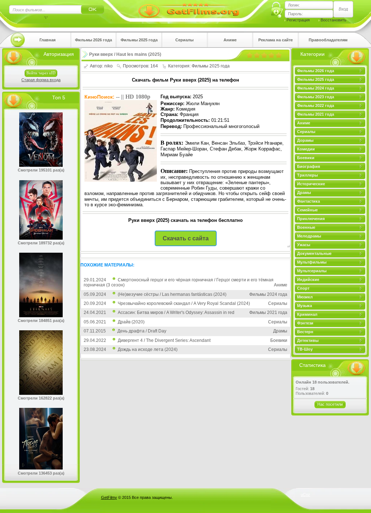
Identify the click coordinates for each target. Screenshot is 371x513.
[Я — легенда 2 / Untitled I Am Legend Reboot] (41, 393)
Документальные (314, 253)
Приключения (311, 218)
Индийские (308, 279)
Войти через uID (40, 73)
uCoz (305, 494)
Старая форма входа (41, 80)
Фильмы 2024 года (315, 88)
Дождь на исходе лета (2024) (148, 349)
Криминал (307, 314)
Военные (306, 227)
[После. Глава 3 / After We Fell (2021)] (41, 468)
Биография (308, 166)
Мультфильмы (311, 262)
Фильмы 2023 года (315, 97)
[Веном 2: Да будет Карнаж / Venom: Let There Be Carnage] (41, 165)
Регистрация (298, 20)
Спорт (303, 288)
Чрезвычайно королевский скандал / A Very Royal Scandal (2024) (184, 303)
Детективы (307, 340)
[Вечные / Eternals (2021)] (41, 316)
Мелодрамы (309, 236)
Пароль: (295, 14)
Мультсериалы (311, 271)
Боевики (305, 158)
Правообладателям (328, 40)
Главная (47, 40)
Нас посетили (330, 404)
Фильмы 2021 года (315, 114)
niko (108, 66)
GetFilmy (109, 497)
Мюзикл (305, 297)
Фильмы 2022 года (315, 105)
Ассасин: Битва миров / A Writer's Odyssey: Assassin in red (176, 312)
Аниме (230, 40)
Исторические (311, 184)
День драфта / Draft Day (141, 331)
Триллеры (307, 175)
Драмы (304, 192)
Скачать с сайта (186, 238)
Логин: (294, 5)
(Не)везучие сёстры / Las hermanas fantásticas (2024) (172, 294)
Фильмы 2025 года (139, 40)
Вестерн (305, 332)
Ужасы (303, 245)
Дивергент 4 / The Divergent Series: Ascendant (164, 340)
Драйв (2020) (131, 321)
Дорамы (305, 140)
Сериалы (184, 40)
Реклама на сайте (275, 40)
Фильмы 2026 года (93, 40)
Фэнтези (305, 323)
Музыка (304, 305)
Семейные (307, 210)
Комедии (306, 149)
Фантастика (308, 201)
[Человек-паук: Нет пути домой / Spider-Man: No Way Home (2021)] (41, 238)
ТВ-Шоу (305, 349)
